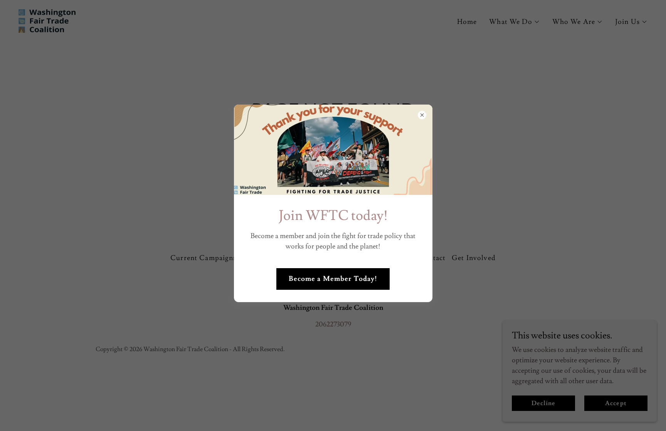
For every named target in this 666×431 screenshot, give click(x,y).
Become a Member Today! (333, 278)
